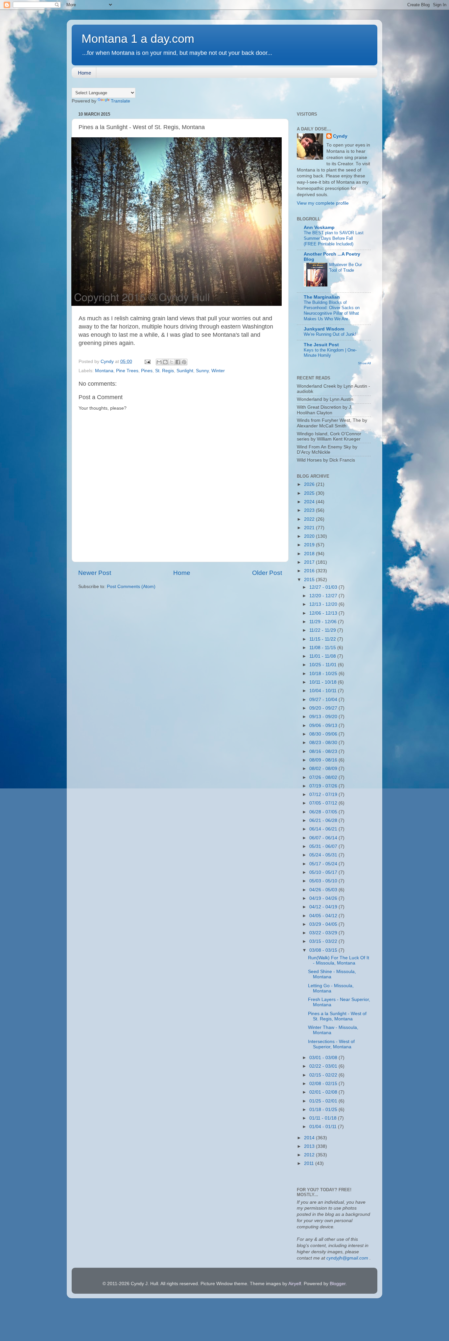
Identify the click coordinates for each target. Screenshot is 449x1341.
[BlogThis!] (165, 362)
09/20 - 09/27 (324, 708)
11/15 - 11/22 (323, 639)
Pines (147, 370)
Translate (120, 101)
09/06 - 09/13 (324, 725)
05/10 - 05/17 (324, 872)
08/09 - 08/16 (324, 760)
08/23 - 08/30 (324, 742)
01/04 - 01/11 (323, 1126)
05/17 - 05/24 (324, 863)
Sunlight (185, 370)
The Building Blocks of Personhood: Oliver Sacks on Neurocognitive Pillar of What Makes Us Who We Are (332, 310)
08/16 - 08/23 (324, 751)
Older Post (267, 572)
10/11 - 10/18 (323, 682)
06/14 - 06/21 (324, 829)
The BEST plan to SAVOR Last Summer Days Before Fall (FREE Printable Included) (334, 238)
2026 (310, 484)
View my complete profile (323, 203)
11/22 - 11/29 (323, 630)
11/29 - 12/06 (323, 621)
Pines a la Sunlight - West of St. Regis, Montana (337, 1016)
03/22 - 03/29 (324, 932)
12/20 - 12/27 (324, 595)
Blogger (337, 1283)
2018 (310, 553)
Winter (218, 370)
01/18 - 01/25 (324, 1109)
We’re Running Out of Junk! (330, 334)
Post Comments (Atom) (131, 586)
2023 (310, 510)
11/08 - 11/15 (323, 647)
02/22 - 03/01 (324, 1066)
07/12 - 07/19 (324, 794)
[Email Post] (147, 361)
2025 (310, 493)
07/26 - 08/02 (324, 777)
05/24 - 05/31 (324, 854)
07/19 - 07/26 (324, 786)
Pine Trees (127, 370)
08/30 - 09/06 (324, 734)
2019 (310, 544)
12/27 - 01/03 (324, 587)
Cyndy (340, 136)
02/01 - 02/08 (324, 1092)
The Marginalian (322, 297)
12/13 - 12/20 (324, 604)
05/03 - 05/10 (324, 880)
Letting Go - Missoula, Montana (331, 988)
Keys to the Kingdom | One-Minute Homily (330, 353)
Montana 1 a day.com (138, 38)
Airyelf (294, 1283)
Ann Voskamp (319, 227)
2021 (310, 527)
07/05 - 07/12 (324, 803)
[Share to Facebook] (178, 362)
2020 (310, 536)
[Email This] (159, 362)
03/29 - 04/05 (324, 924)
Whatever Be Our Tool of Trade (345, 267)
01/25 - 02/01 (324, 1101)
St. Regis (164, 370)
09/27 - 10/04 (324, 699)
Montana (104, 370)
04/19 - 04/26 (324, 898)
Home (84, 73)
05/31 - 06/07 (324, 846)
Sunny (202, 370)
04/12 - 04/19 (324, 906)
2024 (310, 501)
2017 (310, 562)
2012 (310, 1154)
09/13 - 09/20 (324, 716)
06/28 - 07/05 (324, 811)
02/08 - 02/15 (324, 1083)
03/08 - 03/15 (324, 950)
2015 (310, 579)
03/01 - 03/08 (324, 1057)
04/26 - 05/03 (324, 889)
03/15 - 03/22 (324, 941)
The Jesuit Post (321, 344)
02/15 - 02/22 (324, 1075)
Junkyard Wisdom (324, 329)
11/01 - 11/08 (323, 656)
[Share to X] (171, 362)
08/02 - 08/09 (324, 768)
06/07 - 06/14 (324, 837)
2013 (310, 1146)
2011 (309, 1163)
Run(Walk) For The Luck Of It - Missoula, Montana (338, 960)
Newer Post (94, 572)
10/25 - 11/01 (323, 664)
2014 (310, 1137)
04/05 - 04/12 (324, 915)
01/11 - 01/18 (323, 1118)
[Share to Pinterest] (184, 362)
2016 (310, 570)
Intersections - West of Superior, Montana (331, 1044)
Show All (364, 363)
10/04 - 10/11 (323, 690)
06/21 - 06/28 (324, 820)
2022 (310, 519)
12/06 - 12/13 (324, 613)
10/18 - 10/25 (324, 673)
